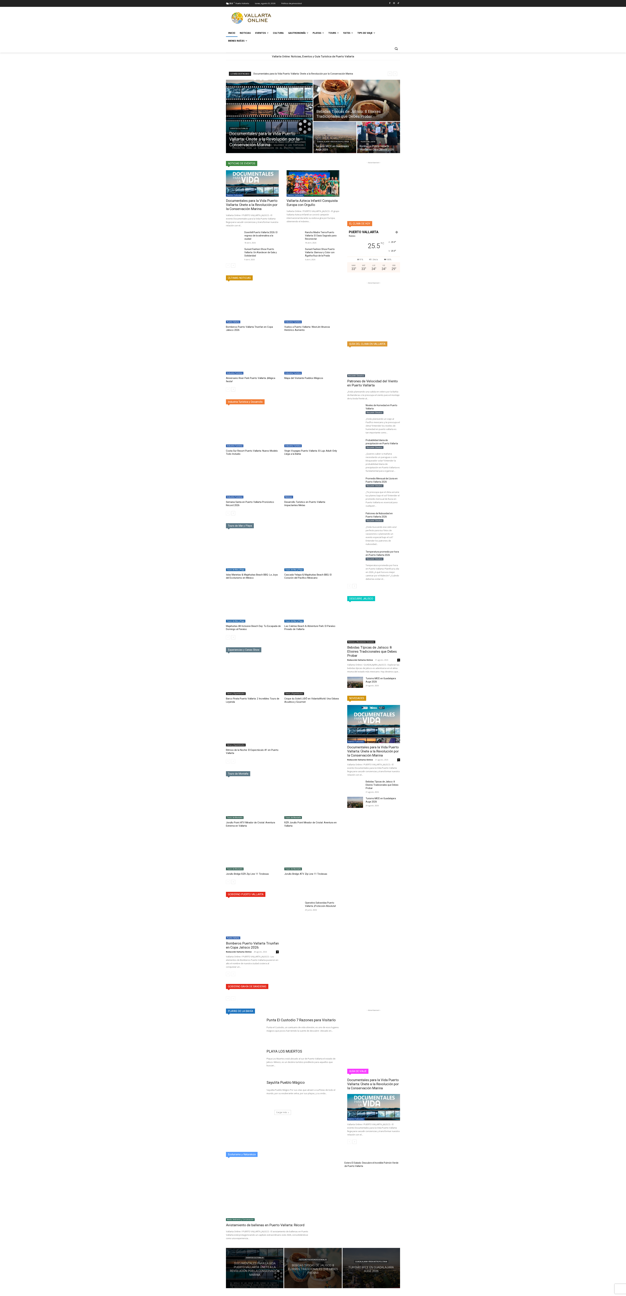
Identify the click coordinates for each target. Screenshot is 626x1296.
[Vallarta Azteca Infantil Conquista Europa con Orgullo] (313, 183)
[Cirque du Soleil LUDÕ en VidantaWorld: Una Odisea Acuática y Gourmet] (311, 676)
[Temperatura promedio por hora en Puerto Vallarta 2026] (355, 555)
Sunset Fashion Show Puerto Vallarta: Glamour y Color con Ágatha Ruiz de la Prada (320, 252)
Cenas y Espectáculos (236, 693)
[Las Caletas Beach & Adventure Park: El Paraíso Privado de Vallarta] (311, 603)
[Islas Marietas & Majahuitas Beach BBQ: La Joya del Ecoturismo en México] (253, 551)
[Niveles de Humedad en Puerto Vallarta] (355, 409)
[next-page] (233, 265)
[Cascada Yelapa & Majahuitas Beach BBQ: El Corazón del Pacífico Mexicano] (311, 551)
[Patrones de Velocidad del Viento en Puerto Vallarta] (373, 364)
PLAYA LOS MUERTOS (284, 1051)
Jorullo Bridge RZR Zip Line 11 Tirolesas (247, 873)
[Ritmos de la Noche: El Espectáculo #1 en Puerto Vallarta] (253, 727)
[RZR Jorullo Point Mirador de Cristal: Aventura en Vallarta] (311, 799)
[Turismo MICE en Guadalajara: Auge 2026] (334, 137)
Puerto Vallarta (368, 142)
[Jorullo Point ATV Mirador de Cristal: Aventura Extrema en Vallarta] (253, 799)
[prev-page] (228, 265)
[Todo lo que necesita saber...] (252, 18)
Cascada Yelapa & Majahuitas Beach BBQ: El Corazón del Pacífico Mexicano (308, 576)
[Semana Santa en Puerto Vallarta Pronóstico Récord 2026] (253, 479)
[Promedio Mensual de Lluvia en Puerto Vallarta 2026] (355, 482)
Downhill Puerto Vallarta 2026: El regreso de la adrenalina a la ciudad (260, 235)
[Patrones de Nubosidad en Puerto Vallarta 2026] (355, 517)
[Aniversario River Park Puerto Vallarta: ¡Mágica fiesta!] (253, 355)
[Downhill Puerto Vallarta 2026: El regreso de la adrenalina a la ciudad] (234, 236)
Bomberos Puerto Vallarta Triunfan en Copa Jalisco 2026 (252, 945)
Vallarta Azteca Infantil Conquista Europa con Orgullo (312, 203)
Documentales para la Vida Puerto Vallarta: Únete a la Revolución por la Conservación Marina (303, 73)
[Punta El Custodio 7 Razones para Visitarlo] (244, 1030)
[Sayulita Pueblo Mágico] (244, 1093)
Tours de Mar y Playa (235, 570)
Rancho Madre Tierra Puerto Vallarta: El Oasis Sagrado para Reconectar (320, 235)
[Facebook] (390, 3)
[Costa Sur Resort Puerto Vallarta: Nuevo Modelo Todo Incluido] (253, 428)
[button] (396, 48)
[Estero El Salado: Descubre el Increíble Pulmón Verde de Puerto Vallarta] (329, 1170)
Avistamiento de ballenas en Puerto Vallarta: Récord (265, 1225)
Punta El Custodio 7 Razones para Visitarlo (301, 1020)
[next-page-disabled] (233, 761)
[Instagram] (394, 3)
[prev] (390, 74)
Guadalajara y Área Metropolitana (333, 142)
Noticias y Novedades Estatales (331, 107)
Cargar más (281, 1112)
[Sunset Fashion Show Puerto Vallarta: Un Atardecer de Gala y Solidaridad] (234, 253)
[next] (395, 74)
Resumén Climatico (356, 376)
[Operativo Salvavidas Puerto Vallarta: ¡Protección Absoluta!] (294, 906)
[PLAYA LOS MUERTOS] (244, 1062)
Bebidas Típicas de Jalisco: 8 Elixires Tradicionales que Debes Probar (372, 651)
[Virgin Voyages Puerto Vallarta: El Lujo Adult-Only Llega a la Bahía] (311, 428)
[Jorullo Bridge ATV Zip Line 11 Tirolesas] (311, 851)
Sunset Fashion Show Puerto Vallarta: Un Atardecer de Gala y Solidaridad (260, 252)
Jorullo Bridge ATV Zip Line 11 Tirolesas (305, 873)
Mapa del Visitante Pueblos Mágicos (303, 378)
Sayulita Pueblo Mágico (286, 1082)
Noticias (288, 497)
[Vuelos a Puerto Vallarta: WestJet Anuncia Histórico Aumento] (311, 304)
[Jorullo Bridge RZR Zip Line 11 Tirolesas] (253, 851)
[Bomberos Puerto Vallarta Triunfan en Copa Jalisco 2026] (378, 137)
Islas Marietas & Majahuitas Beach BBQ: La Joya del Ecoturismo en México (252, 576)
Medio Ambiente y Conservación (240, 1219)
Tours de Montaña (235, 817)
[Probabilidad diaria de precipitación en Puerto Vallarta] (355, 444)
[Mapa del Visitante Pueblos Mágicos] (311, 355)
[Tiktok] (398, 3)
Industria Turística (293, 322)
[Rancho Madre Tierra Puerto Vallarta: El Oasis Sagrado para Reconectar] (294, 236)
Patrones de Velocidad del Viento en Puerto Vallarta (372, 383)
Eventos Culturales (239, 128)
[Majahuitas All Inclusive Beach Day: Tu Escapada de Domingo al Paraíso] (253, 603)
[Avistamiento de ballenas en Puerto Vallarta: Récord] (267, 1191)
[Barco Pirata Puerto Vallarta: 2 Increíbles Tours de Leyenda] (253, 676)
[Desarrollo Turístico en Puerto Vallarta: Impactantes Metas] (311, 479)
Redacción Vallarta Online (239, 952)
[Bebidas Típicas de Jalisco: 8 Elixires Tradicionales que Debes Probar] (356, 100)
